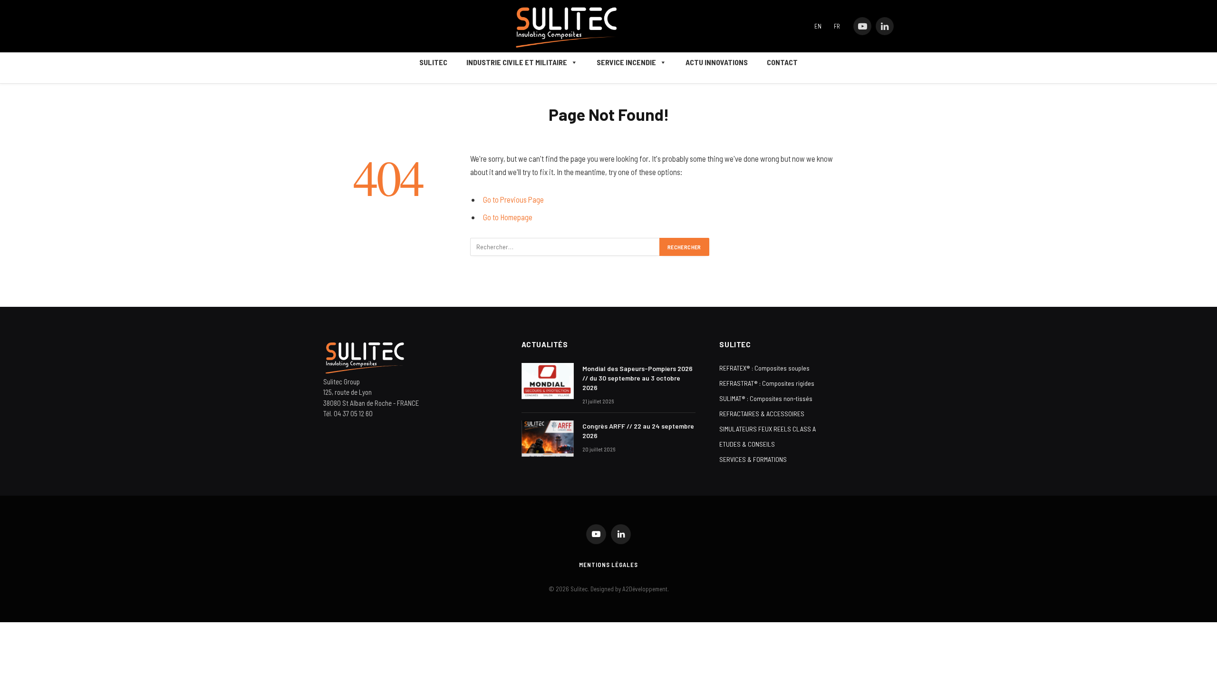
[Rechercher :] (565, 247)
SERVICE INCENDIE (626, 62)
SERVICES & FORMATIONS (753, 459)
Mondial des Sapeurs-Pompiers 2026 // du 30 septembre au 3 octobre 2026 (637, 377)
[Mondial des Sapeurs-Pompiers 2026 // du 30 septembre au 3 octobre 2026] (548, 381)
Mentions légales (608, 564)
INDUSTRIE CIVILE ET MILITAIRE (516, 62)
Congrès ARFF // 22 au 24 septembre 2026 (638, 431)
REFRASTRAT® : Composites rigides (766, 383)
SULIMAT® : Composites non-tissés (765, 398)
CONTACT (782, 62)
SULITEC (433, 62)
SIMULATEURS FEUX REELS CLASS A (767, 429)
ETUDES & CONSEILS (747, 444)
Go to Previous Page (513, 199)
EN (817, 26)
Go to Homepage (507, 217)
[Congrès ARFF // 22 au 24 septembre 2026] (548, 439)
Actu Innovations (717, 62)
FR (837, 26)
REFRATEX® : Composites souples (764, 368)
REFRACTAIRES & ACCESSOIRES (761, 414)
